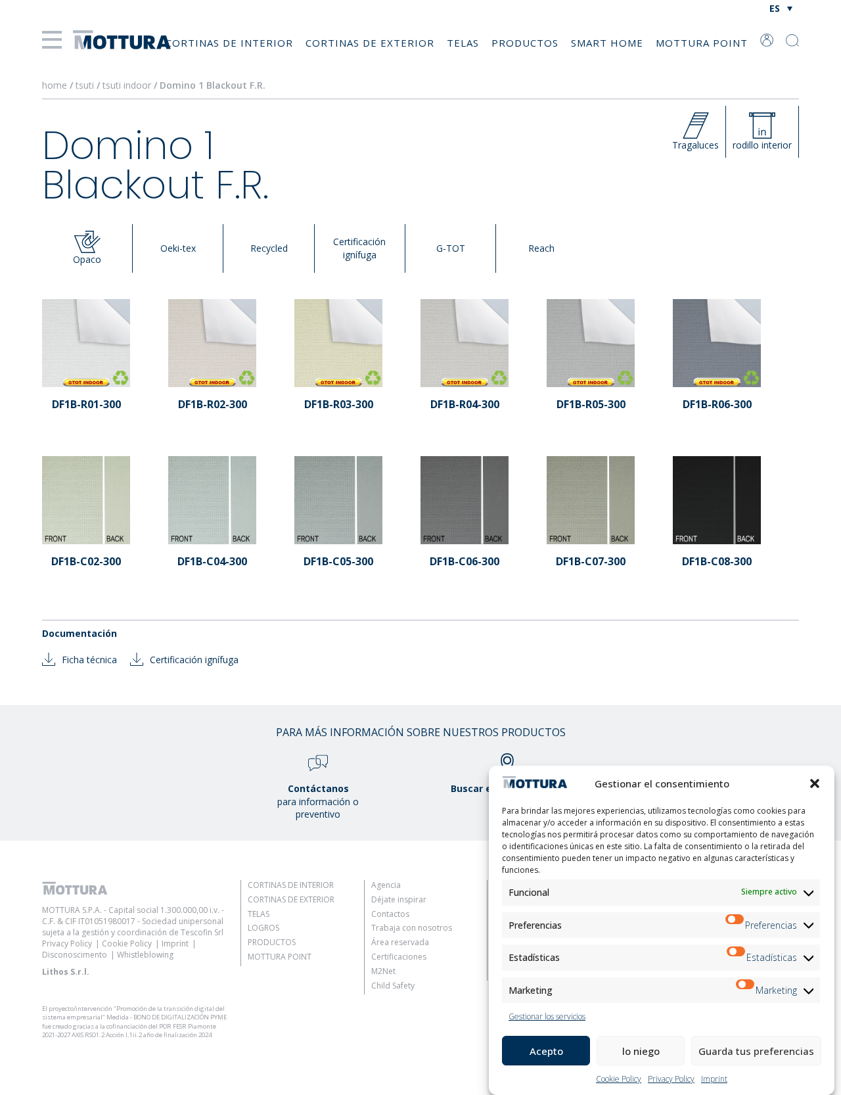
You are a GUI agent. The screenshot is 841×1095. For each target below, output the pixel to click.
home (54, 85)
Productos (524, 42)
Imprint (714, 1078)
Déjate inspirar (398, 899)
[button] (814, 783)
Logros (263, 927)
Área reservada (400, 942)
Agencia (386, 885)
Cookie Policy (618, 1078)
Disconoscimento (74, 954)
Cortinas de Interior (229, 42)
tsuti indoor (128, 85)
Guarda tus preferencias (756, 1051)
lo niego (641, 1051)
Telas (463, 42)
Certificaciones (398, 956)
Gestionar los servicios (547, 1016)
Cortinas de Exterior (370, 42)
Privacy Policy (671, 1078)
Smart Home (607, 42)
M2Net (383, 971)
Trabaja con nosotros (411, 927)
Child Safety (393, 985)
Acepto (546, 1051)
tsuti (86, 85)
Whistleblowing (145, 954)
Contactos (390, 914)
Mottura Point (702, 42)
